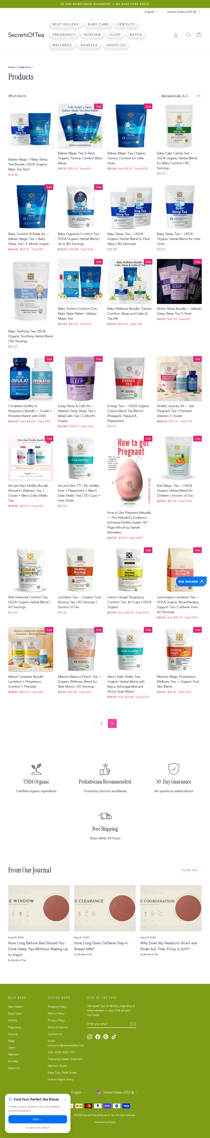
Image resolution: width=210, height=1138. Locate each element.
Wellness (62, 45)
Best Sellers (66, 24)
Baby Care (98, 24)
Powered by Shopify (105, 1122)
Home (11, 67)
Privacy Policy (56, 1020)
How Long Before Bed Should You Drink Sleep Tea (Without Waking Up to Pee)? (38, 949)
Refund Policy (56, 1013)
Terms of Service (58, 1027)
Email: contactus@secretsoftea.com (66, 1043)
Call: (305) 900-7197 (61, 1052)
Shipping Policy (57, 1006)
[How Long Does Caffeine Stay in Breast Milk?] (105, 908)
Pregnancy (64, 34)
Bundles (89, 45)
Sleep (115, 34)
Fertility (126, 24)
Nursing (92, 34)
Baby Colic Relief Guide (62, 1072)
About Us (116, 45)
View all (190, 870)
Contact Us (55, 1034)
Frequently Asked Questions (65, 1059)
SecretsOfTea (26, 34)
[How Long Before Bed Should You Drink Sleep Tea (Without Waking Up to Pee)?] (39, 908)
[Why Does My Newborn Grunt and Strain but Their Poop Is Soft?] (171, 908)
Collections (24, 67)
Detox (136, 34)
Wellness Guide (57, 1065)
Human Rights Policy (60, 1079)
